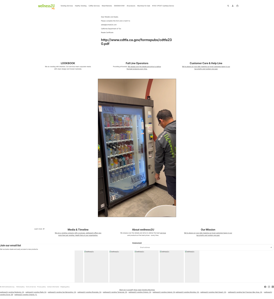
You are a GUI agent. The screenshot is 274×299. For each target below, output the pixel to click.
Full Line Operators (137, 63)
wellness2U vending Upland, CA (164, 292)
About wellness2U (143, 229)
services (163, 233)
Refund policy (20, 287)
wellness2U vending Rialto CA (35, 292)
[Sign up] (271, 247)
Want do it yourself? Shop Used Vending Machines (137, 290)
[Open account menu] (232, 5)
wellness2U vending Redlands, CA (12, 292)
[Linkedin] (272, 287)
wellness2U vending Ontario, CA (140, 292)
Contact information (53, 287)
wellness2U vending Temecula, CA (115, 292)
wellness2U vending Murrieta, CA (187, 292)
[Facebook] (265, 287)
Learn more (38, 229)
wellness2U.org (9, 287)
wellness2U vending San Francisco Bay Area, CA (245, 292)
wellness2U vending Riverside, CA (89, 292)
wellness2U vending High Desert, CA (213, 292)
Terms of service (31, 287)
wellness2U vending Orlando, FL (25, 294)
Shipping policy (65, 287)
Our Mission (208, 229)
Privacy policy (41, 287)
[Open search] (228, 5)
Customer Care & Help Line (206, 63)
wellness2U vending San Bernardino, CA (62, 292)
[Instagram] (269, 287)
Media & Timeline (78, 229)
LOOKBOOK (68, 63)
